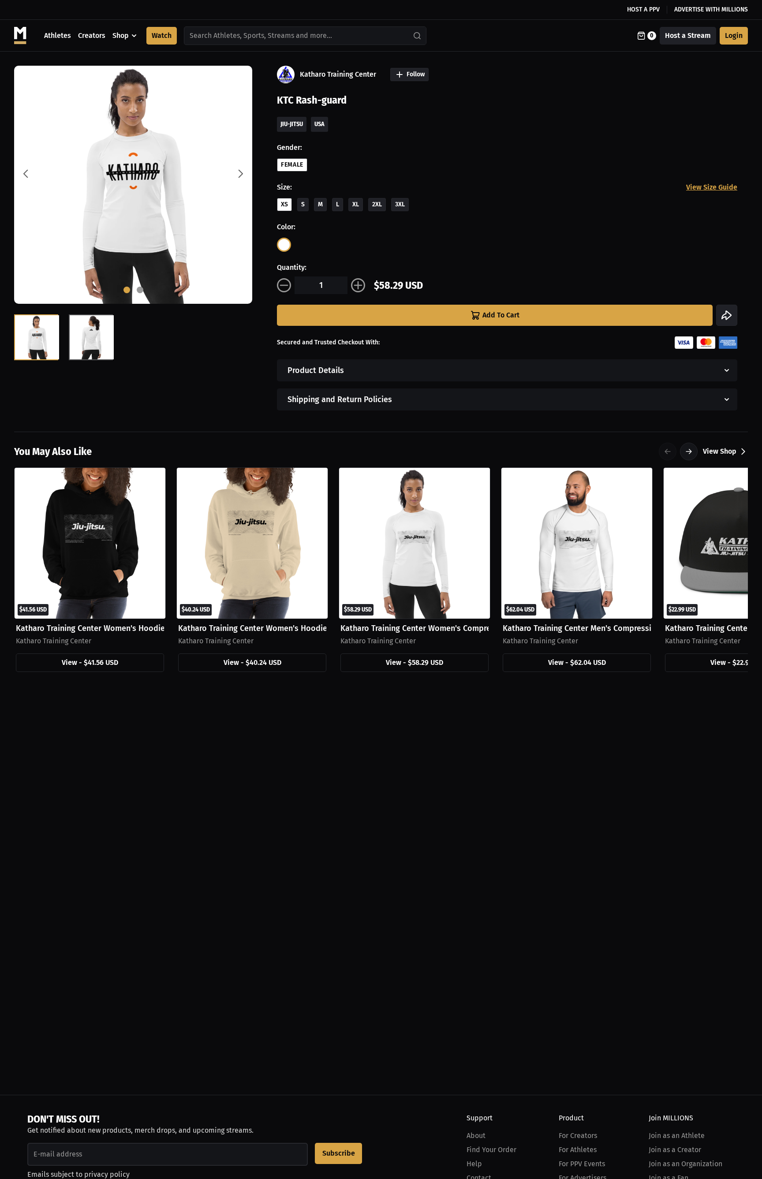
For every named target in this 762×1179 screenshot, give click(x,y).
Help (474, 1164)
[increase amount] (358, 285)
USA (319, 124)
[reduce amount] (284, 285)
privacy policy (107, 1174)
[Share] (726, 315)
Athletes (57, 35)
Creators (91, 35)
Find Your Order (491, 1149)
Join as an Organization (685, 1164)
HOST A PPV (643, 9)
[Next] (689, 451)
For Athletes (578, 1149)
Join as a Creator (675, 1149)
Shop (120, 35)
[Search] (417, 35)
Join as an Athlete (677, 1135)
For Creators (578, 1135)
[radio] (284, 245)
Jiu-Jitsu (291, 124)
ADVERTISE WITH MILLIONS (711, 9)
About (476, 1135)
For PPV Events (582, 1164)
